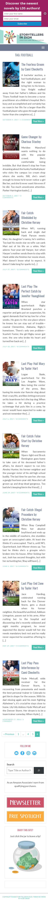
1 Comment (26, 120)
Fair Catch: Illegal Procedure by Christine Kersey (31, 514)
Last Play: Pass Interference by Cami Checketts (30, 667)
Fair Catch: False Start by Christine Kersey (31, 441)
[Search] (39, 770)
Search (10, 764)
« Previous (9, 734)
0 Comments (12, 196)
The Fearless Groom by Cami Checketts (32, 66)
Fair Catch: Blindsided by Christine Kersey (30, 217)
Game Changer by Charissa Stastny (31, 139)
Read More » (38, 121)
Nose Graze (25, 898)
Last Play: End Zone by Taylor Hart (32, 585)
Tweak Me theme (39, 897)
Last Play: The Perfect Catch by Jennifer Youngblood (32, 291)
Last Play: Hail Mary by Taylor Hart (33, 366)
